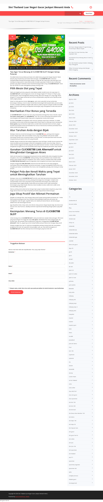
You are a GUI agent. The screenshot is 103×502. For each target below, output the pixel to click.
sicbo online (72, 387)
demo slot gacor (73, 244)
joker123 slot (72, 277)
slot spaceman (73, 450)
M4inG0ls (13, 68)
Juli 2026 (71, 103)
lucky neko (71, 292)
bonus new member (74, 211)
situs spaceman (73, 398)
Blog (70, 208)
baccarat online (73, 204)
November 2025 (73, 132)
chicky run (71, 222)
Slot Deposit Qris (73, 428)
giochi (70, 252)
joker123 (71, 270)
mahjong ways (73, 303)
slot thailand (72, 453)
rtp (70, 362)
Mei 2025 (71, 154)
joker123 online (73, 274)
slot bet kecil (72, 409)
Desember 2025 (73, 128)
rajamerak (71, 354)
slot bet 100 (72, 402)
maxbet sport (72, 325)
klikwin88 (71, 288)
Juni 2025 (71, 150)
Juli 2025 (71, 147)
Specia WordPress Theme (22, 496)
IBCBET (71, 259)
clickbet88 (30, 68)
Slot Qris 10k (72, 446)
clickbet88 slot (47, 68)
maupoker (71, 314)
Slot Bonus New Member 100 (77, 413)
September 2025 (73, 139)
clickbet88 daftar (73, 233)
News (70, 332)
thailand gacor (72, 479)
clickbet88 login (73, 237)
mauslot (71, 318)
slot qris (71, 442)
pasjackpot (72, 340)
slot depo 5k (72, 424)
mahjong (71, 296)
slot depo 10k (72, 420)
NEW (70, 329)
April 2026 (71, 114)
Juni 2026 (71, 106)
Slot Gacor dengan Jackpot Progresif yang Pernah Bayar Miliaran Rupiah (80, 47)
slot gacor (71, 431)
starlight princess (73, 475)
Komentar (12, 252)
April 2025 (71, 158)
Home (80, 21)
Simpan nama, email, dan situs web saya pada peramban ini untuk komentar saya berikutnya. (37, 288)
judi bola (71, 281)
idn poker (71, 263)
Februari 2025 (72, 165)
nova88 (71, 336)
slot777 (71, 457)
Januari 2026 (72, 125)
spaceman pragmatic (74, 464)
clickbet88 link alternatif (38, 68)
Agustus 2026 (72, 99)
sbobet (71, 365)
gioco (70, 255)
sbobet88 (71, 369)
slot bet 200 (72, 406)
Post (70, 347)
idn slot (71, 266)
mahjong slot (72, 299)
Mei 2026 (71, 110)
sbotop (71, 373)
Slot (52, 68)
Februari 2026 (72, 121)
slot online (71, 439)
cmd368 (71, 241)
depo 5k (71, 248)
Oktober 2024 (72, 180)
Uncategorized (88, 21)
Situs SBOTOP (73, 391)
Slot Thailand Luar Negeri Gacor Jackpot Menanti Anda (39, 7)
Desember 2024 (73, 172)
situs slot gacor (73, 395)
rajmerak (71, 358)
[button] (80, 13)
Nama (11, 266)
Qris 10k (71, 351)
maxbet (71, 321)
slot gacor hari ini (73, 435)
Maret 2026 (72, 117)
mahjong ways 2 (73, 307)
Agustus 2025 (72, 143)
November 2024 (73, 176)
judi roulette (72, 285)
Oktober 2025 (72, 136)
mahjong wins (72, 310)
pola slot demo (73, 343)
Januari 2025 (72, 169)
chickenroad (72, 219)
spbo (70, 472)
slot (45, 134)
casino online (72, 215)
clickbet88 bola (73, 230)
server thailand (73, 380)
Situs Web (11, 281)
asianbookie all (73, 200)
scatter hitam (72, 376)
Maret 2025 (72, 161)
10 (69, 197)
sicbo (70, 384)
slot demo (71, 417)
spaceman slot (73, 468)
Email (10, 273)
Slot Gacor (56, 68)
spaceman (71, 461)
